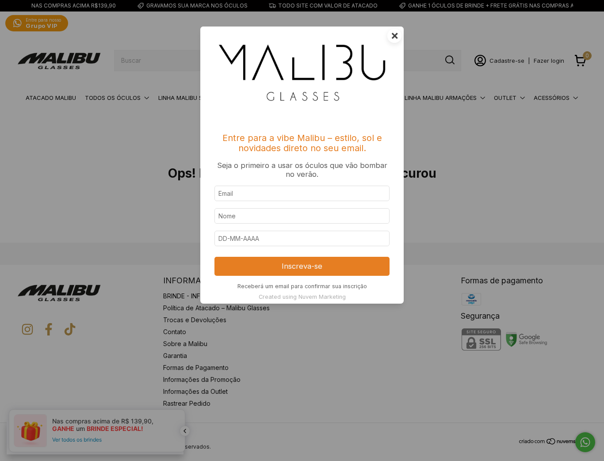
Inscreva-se (302, 266)
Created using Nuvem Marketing (302, 296)
